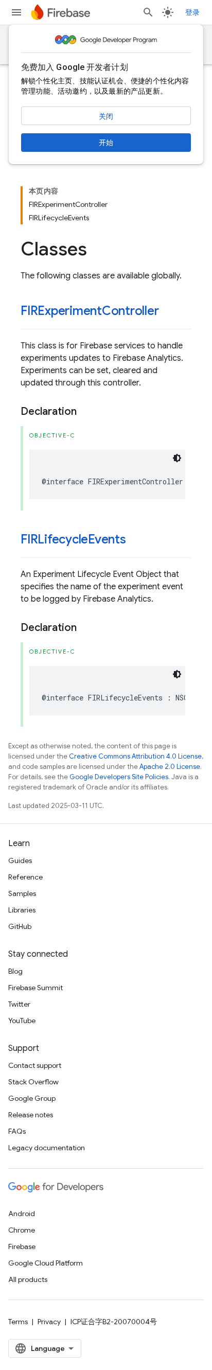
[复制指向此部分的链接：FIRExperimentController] (169, 312)
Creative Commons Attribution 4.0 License (135, 756)
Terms (18, 1322)
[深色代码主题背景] (177, 458)
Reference (25, 877)
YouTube (22, 1020)
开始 (106, 142)
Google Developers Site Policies (118, 776)
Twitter (19, 1004)
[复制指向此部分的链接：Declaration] (87, 412)
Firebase (22, 1246)
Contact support (34, 1065)
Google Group (32, 1098)
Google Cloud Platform (45, 1263)
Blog (15, 971)
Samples (22, 893)
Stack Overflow (33, 1081)
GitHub (19, 926)
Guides (20, 860)
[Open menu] (16, 12)
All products (27, 1279)
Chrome (21, 1230)
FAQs (17, 1131)
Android (21, 1213)
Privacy (49, 1322)
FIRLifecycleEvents (73, 539)
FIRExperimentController (90, 311)
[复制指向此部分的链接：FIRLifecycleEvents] (136, 540)
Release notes (30, 1114)
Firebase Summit (35, 987)
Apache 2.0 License (169, 766)
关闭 (106, 116)
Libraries (22, 910)
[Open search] (148, 12)
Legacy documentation (46, 1147)
